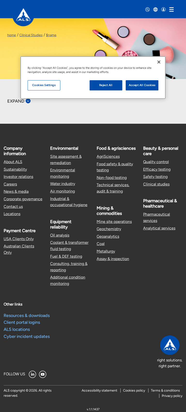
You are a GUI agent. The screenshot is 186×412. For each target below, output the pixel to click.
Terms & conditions (165, 390)
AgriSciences (108, 156)
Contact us (13, 206)
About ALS (13, 161)
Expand (15, 101)
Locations (12, 213)
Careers (10, 184)
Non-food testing (112, 177)
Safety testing (155, 176)
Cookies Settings (43, 85)
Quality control (156, 161)
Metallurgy (106, 251)
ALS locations (17, 329)
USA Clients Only (19, 239)
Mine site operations (114, 221)
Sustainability (15, 169)
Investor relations (18, 176)
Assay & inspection (113, 258)
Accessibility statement (99, 390)
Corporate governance (23, 199)
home (11, 35)
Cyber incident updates (27, 336)
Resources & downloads (27, 315)
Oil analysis (59, 235)
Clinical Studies (31, 35)
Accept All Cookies (142, 85)
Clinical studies (156, 184)
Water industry (62, 183)
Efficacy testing (156, 169)
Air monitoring (62, 191)
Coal (101, 243)
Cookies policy (134, 390)
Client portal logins (22, 322)
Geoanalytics (108, 236)
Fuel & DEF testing (66, 256)
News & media (16, 191)
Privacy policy (172, 396)
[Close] (159, 62)
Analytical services (159, 228)
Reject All (106, 85)
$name (51, 35)
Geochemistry (109, 229)
